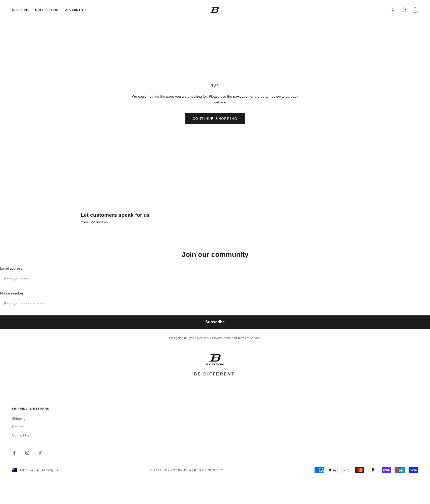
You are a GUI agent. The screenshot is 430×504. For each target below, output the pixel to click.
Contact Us (20, 435)
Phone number (11, 293)
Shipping (19, 419)
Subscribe (215, 322)
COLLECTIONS (47, 9)
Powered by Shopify (203, 470)
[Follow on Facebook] (14, 452)
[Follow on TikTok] (40, 452)
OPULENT (73, 9)
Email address (11, 268)
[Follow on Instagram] (27, 452)
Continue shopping (215, 119)
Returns (18, 427)
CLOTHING (21, 9)
